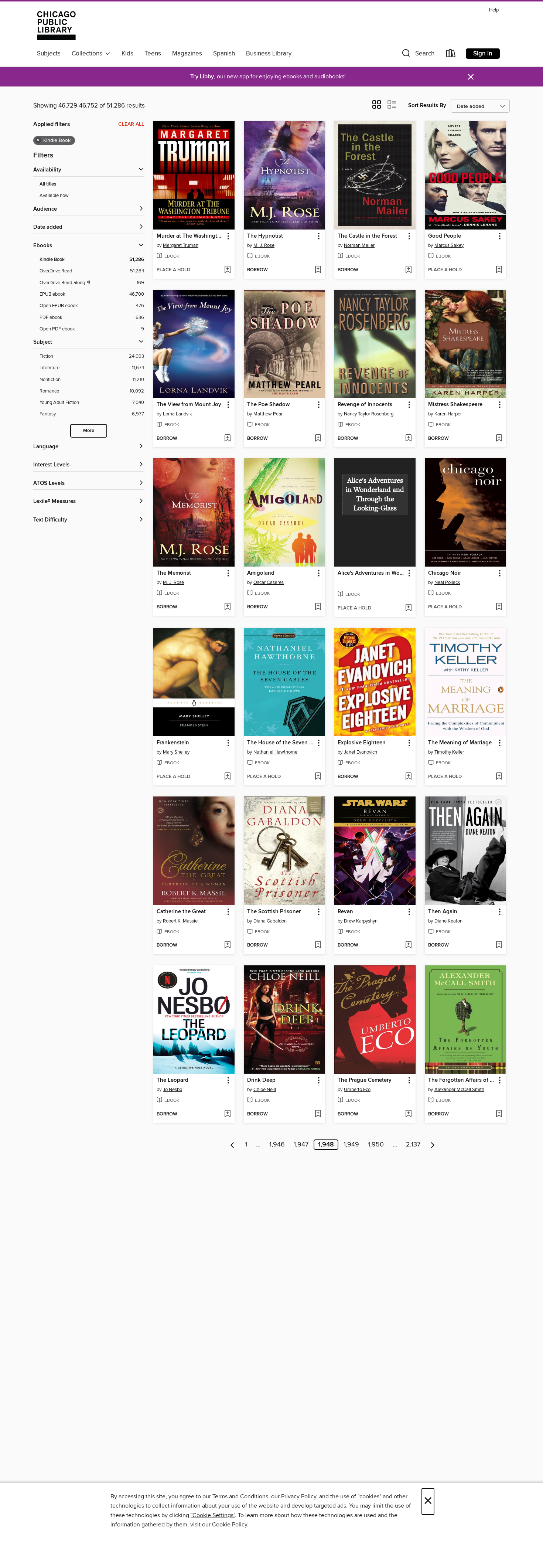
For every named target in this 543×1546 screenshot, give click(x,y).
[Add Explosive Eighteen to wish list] (408, 777)
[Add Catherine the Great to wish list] (227, 945)
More (88, 431)
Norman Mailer (359, 245)
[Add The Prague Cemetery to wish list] (408, 1114)
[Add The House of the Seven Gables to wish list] (317, 777)
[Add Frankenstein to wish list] (227, 777)
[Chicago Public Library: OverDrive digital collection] (56, 25)
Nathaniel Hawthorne (275, 752)
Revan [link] (345, 911)
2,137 (413, 1145)
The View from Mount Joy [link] (189, 404)
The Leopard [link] (172, 1080)
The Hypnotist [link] (265, 236)
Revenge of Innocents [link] (365, 404)
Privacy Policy (298, 1496)
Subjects (49, 54)
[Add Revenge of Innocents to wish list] (408, 439)
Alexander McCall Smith (459, 1090)
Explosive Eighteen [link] (362, 743)
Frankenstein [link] (173, 743)
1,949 (351, 1145)
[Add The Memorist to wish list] (227, 607)
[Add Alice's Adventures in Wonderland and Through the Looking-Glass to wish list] (408, 608)
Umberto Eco (357, 1090)
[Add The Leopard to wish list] (227, 1114)
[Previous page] (232, 1144)
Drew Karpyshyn (361, 921)
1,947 (301, 1145)
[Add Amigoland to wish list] (317, 607)
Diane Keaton (448, 921)
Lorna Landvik (177, 414)
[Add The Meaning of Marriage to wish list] (498, 777)
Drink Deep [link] (261, 1080)
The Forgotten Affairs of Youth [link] (462, 1080)
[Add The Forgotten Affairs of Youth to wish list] (498, 1114)
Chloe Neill (264, 1090)
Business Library (268, 54)
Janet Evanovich (360, 752)
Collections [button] (88, 54)
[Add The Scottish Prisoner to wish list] (317, 945)
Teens (152, 54)
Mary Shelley (176, 752)
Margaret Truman (180, 245)
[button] (417, 55)
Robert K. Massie (180, 921)
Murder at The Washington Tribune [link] (190, 236)
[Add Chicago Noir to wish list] (498, 607)
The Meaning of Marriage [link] (460, 743)
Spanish (224, 54)
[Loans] (451, 55)
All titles (48, 184)
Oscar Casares (268, 582)
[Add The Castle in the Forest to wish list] (408, 270)
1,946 (277, 1145)
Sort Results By (427, 105)
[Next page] (433, 1144)
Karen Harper (448, 414)
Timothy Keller (449, 752)
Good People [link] (444, 236)
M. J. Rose (263, 245)
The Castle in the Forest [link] (367, 236)
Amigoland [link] (260, 573)
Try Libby (202, 77)
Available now (54, 195)
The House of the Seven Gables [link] (281, 743)
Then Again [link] (442, 911)
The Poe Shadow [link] (268, 404)
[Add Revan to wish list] (408, 945)
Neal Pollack (447, 582)
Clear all (131, 124)
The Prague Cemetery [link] (365, 1080)
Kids (127, 54)
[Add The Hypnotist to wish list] (317, 270)
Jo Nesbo (172, 1090)
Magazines (187, 54)
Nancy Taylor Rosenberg (368, 414)
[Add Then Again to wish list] (498, 945)
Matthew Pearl (268, 414)
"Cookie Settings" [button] (213, 1515)
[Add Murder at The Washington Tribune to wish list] (227, 270)
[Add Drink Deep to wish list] (317, 1114)
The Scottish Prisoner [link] (274, 911)
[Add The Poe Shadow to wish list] (317, 439)
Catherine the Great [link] (181, 911)
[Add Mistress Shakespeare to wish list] (498, 439)
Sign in (482, 54)
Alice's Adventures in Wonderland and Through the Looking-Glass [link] (371, 573)
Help (494, 10)
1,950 (376, 1145)
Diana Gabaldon (270, 921)
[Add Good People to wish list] (498, 270)
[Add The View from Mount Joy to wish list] (227, 439)
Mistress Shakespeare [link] (455, 404)
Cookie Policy (229, 1524)
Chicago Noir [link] (444, 573)
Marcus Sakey (449, 245)
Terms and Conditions (240, 1496)
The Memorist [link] (174, 573)
